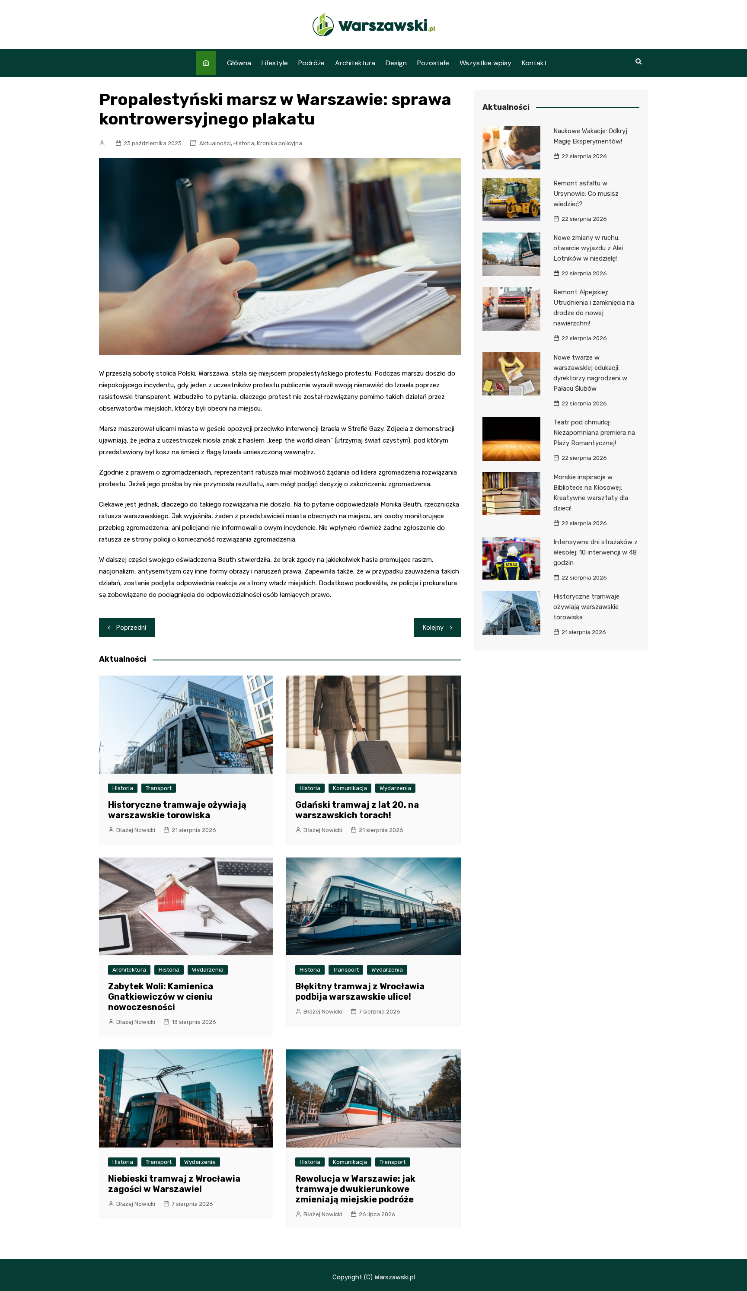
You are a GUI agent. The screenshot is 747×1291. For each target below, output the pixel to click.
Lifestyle (275, 62)
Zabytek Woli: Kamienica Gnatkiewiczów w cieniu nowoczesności (160, 996)
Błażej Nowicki (135, 830)
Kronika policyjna (279, 143)
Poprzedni (131, 627)
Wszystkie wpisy (485, 62)
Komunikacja (350, 788)
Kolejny (433, 627)
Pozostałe (433, 62)
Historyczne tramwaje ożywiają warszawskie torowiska (177, 810)
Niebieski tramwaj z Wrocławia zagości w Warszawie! (174, 1183)
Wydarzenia (395, 788)
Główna (239, 62)
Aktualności (215, 143)
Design (396, 62)
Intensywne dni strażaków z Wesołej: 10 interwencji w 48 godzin (595, 552)
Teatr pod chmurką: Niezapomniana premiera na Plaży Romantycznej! (594, 432)
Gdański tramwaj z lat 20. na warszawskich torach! (357, 810)
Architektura (355, 62)
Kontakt (534, 62)
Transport (159, 788)
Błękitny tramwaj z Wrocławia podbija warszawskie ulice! (360, 991)
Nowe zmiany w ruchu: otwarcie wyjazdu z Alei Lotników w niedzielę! (588, 248)
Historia (243, 143)
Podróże (311, 62)
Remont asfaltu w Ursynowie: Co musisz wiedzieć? (586, 193)
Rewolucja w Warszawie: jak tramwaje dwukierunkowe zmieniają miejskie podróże (355, 1189)
